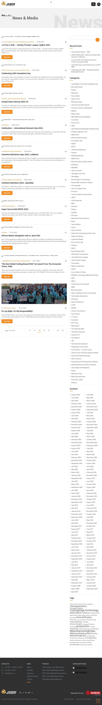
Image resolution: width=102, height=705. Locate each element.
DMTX (73, 248)
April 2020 (90, 490)
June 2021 (90, 481)
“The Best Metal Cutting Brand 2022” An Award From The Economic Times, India (31, 265)
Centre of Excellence (78, 311)
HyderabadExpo (76, 622)
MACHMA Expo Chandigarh (80, 117)
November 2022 (76, 460)
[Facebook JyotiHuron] (20, 693)
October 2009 (75, 586)
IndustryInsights (76, 624)
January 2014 (75, 574)
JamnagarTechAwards (88, 624)
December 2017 (92, 523)
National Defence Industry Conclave (83, 365)
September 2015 (76, 559)
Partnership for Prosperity (80, 284)
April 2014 (90, 571)
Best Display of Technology (80, 179)
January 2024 (91, 439)
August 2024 (75, 430)
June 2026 (74, 398)
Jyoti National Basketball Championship (85, 129)
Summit (74, 153)
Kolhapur (92, 626)
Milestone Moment (77, 266)
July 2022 (74, 466)
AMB (73, 287)
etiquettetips (93, 615)
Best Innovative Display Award (81, 162)
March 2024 (91, 436)
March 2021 (75, 484)
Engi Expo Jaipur (77, 380)
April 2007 (74, 592)
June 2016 (74, 547)
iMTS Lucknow (76, 359)
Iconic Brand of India (78, 272)
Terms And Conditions (83, 699)
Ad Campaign (76, 185)
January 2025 (91, 422)
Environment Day (77, 242)
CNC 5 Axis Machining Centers (52, 676)
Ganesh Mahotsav (77, 302)
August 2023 (75, 448)
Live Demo (74, 120)
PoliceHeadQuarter (80, 638)
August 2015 (91, 559)
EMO (73, 203)
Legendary (74, 628)
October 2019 (91, 499)
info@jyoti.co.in (9, 673)
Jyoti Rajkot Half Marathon (80, 368)
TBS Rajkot (75, 176)
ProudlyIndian (91, 638)
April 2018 (74, 523)
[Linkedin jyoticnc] (26, 693)
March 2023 (91, 454)
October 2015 (91, 556)
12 (34, 330)
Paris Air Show (76, 230)
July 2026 (90, 395)
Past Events (7, 308)
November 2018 (76, 514)
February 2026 (76, 404)
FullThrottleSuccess (75, 619)
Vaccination (75, 263)
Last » (38, 335)
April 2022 (90, 469)
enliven (98, 699)
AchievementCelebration (80, 604)
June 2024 (74, 433)
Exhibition (18, 151)
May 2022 (74, 469)
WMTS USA (75, 135)
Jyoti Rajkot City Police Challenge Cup (16, 42)
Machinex (11, 180)
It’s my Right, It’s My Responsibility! (17, 311)
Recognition (78, 640)
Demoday (74, 299)
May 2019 (74, 508)
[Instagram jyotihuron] (23, 693)
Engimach (74, 320)
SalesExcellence (91, 640)
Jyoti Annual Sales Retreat (17, 99)
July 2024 (90, 430)
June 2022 (90, 466)
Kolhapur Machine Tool (79, 132)
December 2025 (76, 407)
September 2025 (92, 410)
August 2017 (75, 529)
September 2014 (76, 571)
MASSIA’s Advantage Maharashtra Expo (84, 275)
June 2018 (74, 520)
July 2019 (74, 505)
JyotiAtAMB (73, 626)
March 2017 (91, 535)
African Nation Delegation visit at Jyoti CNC (20, 235)
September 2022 (76, 463)
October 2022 (91, 460)
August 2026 (75, 395)
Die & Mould (75, 338)
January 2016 (75, 553)
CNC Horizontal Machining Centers (54, 673)
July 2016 (90, 544)
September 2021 (76, 478)
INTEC (73, 147)
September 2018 (76, 517)
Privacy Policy (69, 699)
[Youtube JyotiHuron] (29, 693)
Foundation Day (76, 141)
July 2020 (74, 490)
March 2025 (91, 419)
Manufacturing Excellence (80, 218)
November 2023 (92, 442)
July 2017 (90, 529)
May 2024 (90, 433)
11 (30, 330)
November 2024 (92, 425)
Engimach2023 (73, 615)
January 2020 (75, 496)
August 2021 (91, 478)
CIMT (73, 126)
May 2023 (90, 451)
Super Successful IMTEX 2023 (14, 209)
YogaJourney (83, 644)
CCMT (73, 305)
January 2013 (91, 577)
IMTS (73, 278)
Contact (29, 679)
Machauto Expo (8, 151)
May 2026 (90, 398)
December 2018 (92, 511)
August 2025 (75, 413)
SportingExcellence (74, 642)
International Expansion (79, 344)
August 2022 (91, 463)
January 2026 (91, 404)
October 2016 (91, 541)
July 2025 (90, 413)
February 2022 (91, 472)
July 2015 (74, 562)
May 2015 (74, 565)
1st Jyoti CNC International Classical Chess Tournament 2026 (83, 61)
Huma (73, 227)
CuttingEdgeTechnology (84, 610)
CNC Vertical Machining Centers (53, 670)
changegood (90, 604)
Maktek (73, 111)
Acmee (73, 90)
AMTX (73, 197)
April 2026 (74, 401)
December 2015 (92, 553)
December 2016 (76, 541)
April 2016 (90, 547)
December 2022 (92, 457)
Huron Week (75, 96)
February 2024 (76, 439)
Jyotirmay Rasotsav (78, 332)
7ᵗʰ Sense (74, 317)
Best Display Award (78, 251)
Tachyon (74, 245)
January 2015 (75, 568)
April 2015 (90, 565)
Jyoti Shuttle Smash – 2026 (80, 52)
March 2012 (91, 580)
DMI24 (98, 613)
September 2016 (76, 544)
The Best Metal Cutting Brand (20, 261)
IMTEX (5, 206)
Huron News (75, 314)
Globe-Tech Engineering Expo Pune (83, 233)
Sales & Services (32, 676)
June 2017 (74, 532)
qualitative (72, 640)
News (32, 42)
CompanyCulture (76, 608)
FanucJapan (73, 617)
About (29, 667)
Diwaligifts (93, 613)
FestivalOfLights (84, 617)
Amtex (73, 371)
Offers (73, 281)
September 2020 (76, 487)
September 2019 (76, 502)
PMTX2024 (72, 638)
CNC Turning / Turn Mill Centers (53, 667)
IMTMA (73, 308)
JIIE (72, 341)
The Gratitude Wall (77, 329)
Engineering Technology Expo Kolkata (84, 362)
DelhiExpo (86, 613)
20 (58, 330)
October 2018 (91, 514)
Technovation (76, 224)
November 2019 (76, 499)
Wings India (75, 114)
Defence (74, 383)
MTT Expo (74, 323)
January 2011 (91, 583)
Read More (7, 57)
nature (94, 633)
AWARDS (6, 261)
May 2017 (90, 532)
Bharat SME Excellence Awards (82, 182)
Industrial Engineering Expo (80, 356)
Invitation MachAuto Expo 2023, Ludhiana (19, 154)
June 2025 (74, 416)
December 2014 (92, 568)
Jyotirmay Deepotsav (78, 150)
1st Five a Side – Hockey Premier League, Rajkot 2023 (25, 45)
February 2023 (76, 457)
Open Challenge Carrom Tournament (83, 293)
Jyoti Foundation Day (22, 70)
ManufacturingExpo (82, 631)
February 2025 (76, 422)
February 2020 (91, 493)
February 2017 (76, 538)
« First (18, 330)
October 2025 (75, 410)
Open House (75, 99)
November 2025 (92, 407)
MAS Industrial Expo (78, 377)
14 (44, 330)
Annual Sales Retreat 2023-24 (14, 101)
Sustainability (83, 642)
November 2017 (76, 526)
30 (63, 330)
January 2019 (75, 511)
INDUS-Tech (75, 159)
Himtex (73, 209)
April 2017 (74, 535)
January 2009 (91, 586)
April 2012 (74, 580)
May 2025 (90, 416)
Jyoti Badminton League (79, 257)
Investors (74, 191)
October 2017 (91, 526)
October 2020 (91, 484)
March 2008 (75, 589)
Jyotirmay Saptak (77, 239)
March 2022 (75, 472)
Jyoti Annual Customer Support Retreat (84, 353)
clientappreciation (78, 606)
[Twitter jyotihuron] (32, 693)
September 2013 (76, 577)
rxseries (84, 640)
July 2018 (90, 517)
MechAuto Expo (76, 102)
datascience (75, 612)
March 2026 (91, 401)
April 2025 (74, 419)
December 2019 (92, 496)
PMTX (73, 269)
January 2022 (75, 475)
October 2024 (75, 427)
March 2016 (75, 550)
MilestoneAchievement (80, 633)
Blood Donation (8, 70)
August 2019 (91, 502)
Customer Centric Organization (81, 108)
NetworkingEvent (78, 635)
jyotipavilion (82, 626)
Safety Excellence (77, 236)
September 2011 (76, 583)
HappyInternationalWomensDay (88, 619)
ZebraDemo (89, 644)
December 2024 (76, 425)
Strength (30, 670)
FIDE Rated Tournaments (79, 254)
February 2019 (91, 508)
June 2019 (90, 505)
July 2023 (90, 448)
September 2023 (92, 445)
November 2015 (76, 556)
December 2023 (76, 442)
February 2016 (91, 550)
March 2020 (75, 493)
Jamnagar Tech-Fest (78, 173)
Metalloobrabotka (77, 156)
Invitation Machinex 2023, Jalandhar (17, 182)
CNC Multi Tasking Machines (52, 679)
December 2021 (92, 475)
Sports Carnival (76, 170)
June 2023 (74, 451)
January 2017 (91, 538)
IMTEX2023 (85, 622)
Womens (6, 125)
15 (49, 330)
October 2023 (75, 445)
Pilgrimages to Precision (79, 347)
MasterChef (75, 326)
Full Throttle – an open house (81, 350)
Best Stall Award (76, 87)
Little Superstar (76, 200)
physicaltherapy (91, 636)
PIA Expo (74, 215)
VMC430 (89, 642)
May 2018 (90, 520)
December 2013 (92, 574)
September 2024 (92, 427)
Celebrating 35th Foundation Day (16, 73)
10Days (72, 604)
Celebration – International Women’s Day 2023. (22, 128)
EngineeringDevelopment (84, 615)
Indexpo (74, 212)
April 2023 (74, 454)
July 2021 (74, 481)
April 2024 (74, 436)
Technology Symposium (79, 296)
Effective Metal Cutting (79, 138)
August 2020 (91, 487)
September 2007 (92, 589)
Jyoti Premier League (78, 260)
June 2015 (90, 562)
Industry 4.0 (75, 335)
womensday (74, 644)
